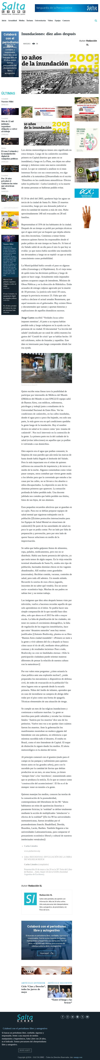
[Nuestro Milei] (10, 111)
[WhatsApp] (55, 99)
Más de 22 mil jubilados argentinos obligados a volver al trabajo (9, 126)
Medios (3, 148)
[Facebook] (37, 99)
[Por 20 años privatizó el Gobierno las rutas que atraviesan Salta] (10, 198)
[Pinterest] (49, 99)
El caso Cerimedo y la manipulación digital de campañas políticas (10, 296)
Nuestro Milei (7, 102)
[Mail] (72, 1017)
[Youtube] (87, 1017)
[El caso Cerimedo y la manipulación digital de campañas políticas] (10, 168)
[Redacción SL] (30, 902)
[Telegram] (77, 1017)
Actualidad (4, 99)
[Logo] (13, 8)
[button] (95, 20)
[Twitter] (43, 99)
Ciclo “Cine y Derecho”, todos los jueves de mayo (33, 989)
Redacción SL (91, 42)
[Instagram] (67, 1017)
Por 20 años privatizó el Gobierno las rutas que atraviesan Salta (9, 183)
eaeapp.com (78, 1057)
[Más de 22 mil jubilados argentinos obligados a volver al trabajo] (10, 141)
